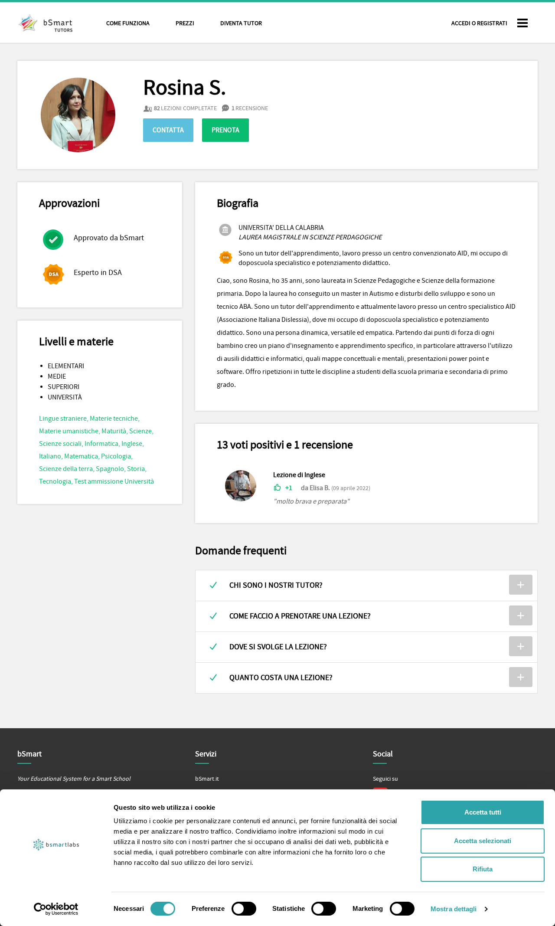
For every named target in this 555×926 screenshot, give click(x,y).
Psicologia (116, 456)
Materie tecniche (114, 418)
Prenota (225, 130)
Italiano (50, 456)
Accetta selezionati (482, 840)
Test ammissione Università (114, 481)
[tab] (366, 585)
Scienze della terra (66, 469)
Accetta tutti (482, 812)
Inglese (131, 443)
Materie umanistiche (68, 431)
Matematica (81, 456)
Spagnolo (110, 469)
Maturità (113, 431)
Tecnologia (55, 481)
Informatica (101, 443)
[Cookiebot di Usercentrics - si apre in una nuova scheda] (56, 909)
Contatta (168, 130)
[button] (366, 585)
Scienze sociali (60, 443)
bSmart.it (207, 779)
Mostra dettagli (454, 909)
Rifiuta (483, 869)
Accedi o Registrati (479, 23)
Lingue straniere (63, 418)
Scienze (140, 431)
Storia (136, 469)
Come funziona (128, 23)
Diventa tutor (241, 23)
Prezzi (185, 23)
